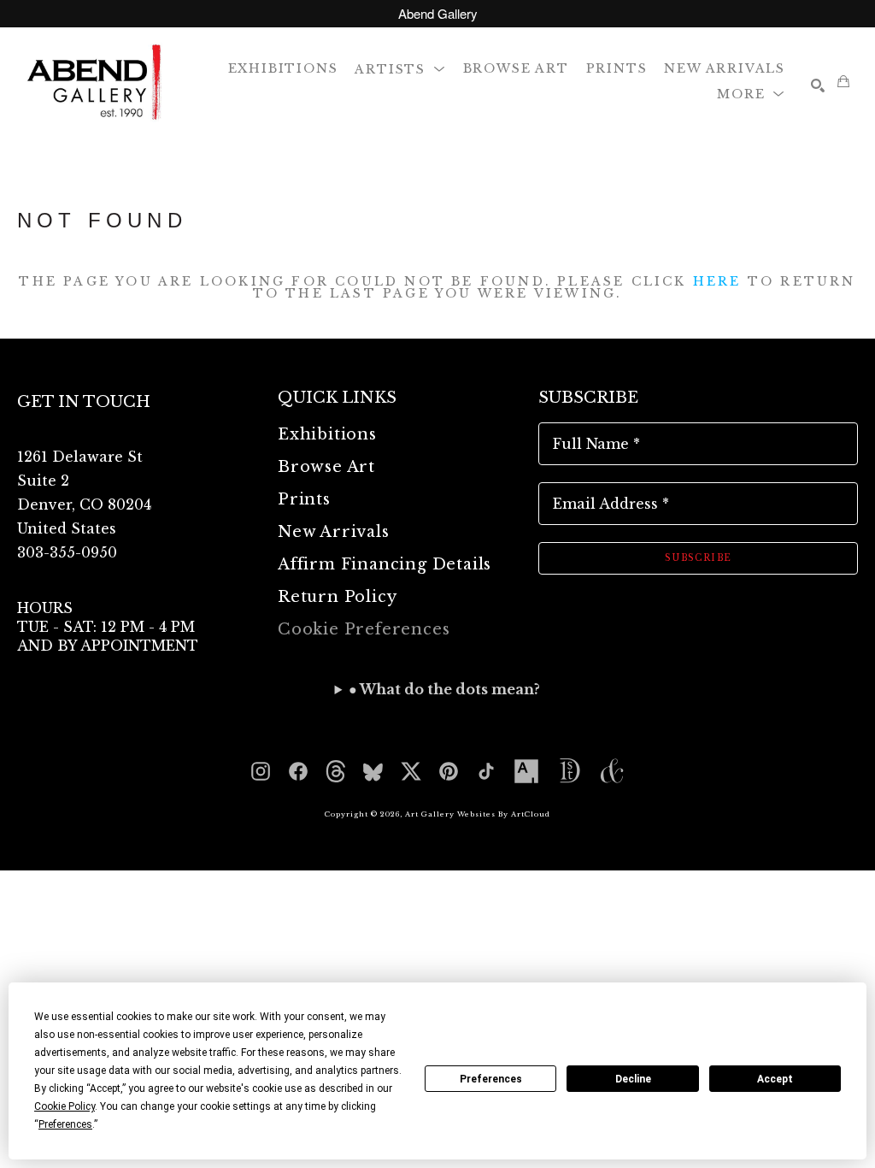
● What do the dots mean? (444, 689)
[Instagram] (261, 771)
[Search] (818, 85)
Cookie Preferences (363, 629)
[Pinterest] (449, 771)
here (717, 281)
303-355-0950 (67, 552)
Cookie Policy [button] (64, 1106)
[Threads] (336, 771)
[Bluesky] (373, 771)
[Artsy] (526, 771)
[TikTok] (486, 771)
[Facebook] (298, 771)
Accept (775, 1079)
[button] (400, 68)
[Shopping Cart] (843, 81)
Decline (633, 1079)
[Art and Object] (611, 771)
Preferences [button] (65, 1124)
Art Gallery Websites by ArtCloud (477, 814)
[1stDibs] (569, 771)
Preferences (491, 1079)
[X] (411, 771)
